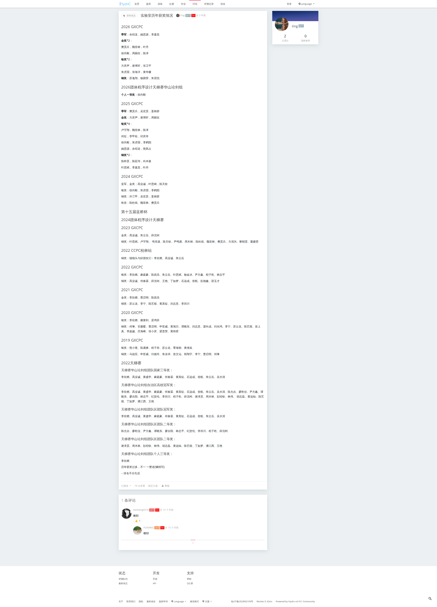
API (154, 583)
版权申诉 (163, 601)
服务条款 (151, 601)
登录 (289, 3)
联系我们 (130, 601)
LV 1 (188, 15)
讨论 (195, 3)
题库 (148, 3)
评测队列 (123, 578)
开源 (155, 578)
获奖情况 (131, 15)
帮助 (189, 578)
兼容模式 (194, 601)
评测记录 (209, 3)
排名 (223, 3)
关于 (121, 601)
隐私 (141, 601)
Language (307, 3)
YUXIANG (148, 527)
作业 (183, 3)
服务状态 (123, 583)
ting (182, 15)
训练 (160, 3)
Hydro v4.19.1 (295, 601)
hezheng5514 (141, 509)
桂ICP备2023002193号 (242, 601)
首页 (137, 3)
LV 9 (152, 509)
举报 (167, 485)
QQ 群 (190, 583)
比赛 (171, 3)
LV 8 (157, 527)
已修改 (124, 485)
